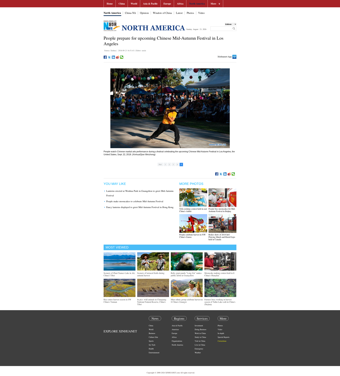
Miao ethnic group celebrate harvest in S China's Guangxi (187, 300)
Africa (180, 3)
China (122, 3)
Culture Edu (153, 337)
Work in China (200, 333)
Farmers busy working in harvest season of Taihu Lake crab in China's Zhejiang (219, 302)
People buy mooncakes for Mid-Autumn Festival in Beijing (222, 210)
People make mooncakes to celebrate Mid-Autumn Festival (134, 201)
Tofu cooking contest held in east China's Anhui (193, 210)
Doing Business (200, 329)
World (134, 3)
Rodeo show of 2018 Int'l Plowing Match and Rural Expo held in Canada (222, 237)
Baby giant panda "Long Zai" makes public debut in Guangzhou (186, 274)
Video (201, 13)
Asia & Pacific (150, 3)
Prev (160, 164)
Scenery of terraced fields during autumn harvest (150, 274)
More (215, 3)
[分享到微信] (121, 57)
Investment (199, 325)
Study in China (200, 337)
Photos (190, 13)
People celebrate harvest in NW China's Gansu (192, 235)
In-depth (221, 333)
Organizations (177, 341)
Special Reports (223, 337)
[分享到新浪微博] (117, 57)
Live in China (200, 345)
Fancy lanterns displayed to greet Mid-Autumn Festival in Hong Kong (139, 207)
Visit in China (200, 341)
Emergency (199, 348)
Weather (198, 352)
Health (151, 348)
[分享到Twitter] (109, 57)
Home (110, 3)
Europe (167, 3)
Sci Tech (152, 345)
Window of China (162, 13)
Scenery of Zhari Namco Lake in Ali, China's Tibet (119, 274)
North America (197, 3)
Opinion (144, 13)
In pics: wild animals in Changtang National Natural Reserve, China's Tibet (151, 302)
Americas (175, 329)
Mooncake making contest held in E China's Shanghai (219, 274)
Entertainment (154, 352)
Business (152, 333)
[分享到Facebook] (105, 57)
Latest (179, 13)
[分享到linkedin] (113, 57)
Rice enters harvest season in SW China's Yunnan (117, 300)
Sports (151, 341)
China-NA (130, 13)
